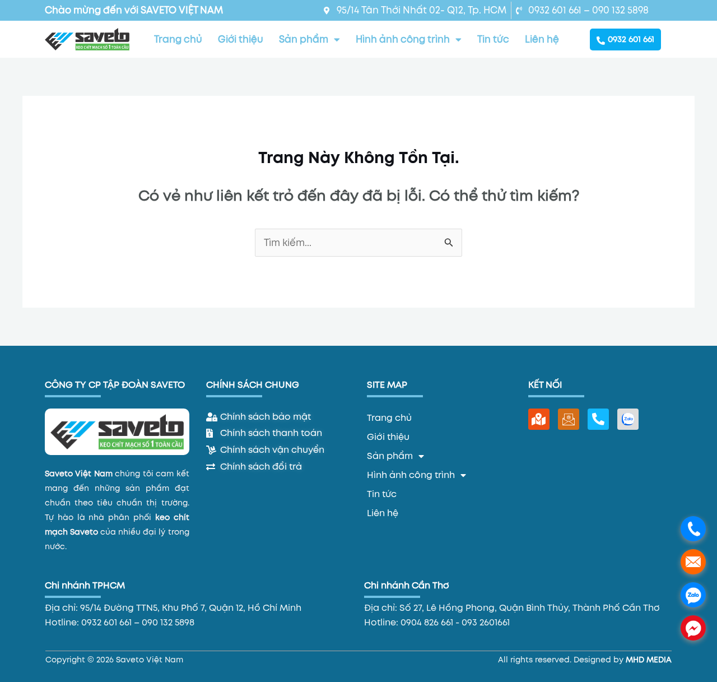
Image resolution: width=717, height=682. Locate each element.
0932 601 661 (631, 39)
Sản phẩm (303, 39)
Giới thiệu (240, 39)
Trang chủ (178, 39)
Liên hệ (542, 39)
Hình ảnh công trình (403, 39)
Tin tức (493, 39)
